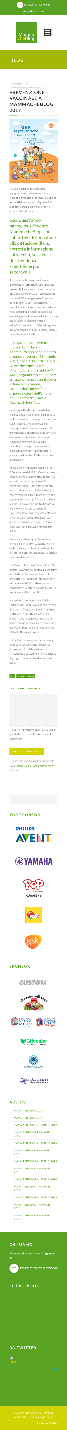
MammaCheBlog (26, 676)
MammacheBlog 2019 (28, 1110)
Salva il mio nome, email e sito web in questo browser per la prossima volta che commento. (33, 734)
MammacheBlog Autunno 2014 (35, 1179)
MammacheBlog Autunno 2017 (35, 1125)
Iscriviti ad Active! (33, 11)
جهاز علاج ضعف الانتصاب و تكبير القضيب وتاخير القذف (35, 1361)
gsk (12, 676)
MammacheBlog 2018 (28, 1117)
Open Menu (47, 32)
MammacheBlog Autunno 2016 (35, 1143)
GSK (12, 188)
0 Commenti (16, 83)
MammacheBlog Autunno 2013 (35, 1197)
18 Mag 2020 (24, 1368)
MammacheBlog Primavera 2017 (28, 87)
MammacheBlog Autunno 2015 (35, 1161)
